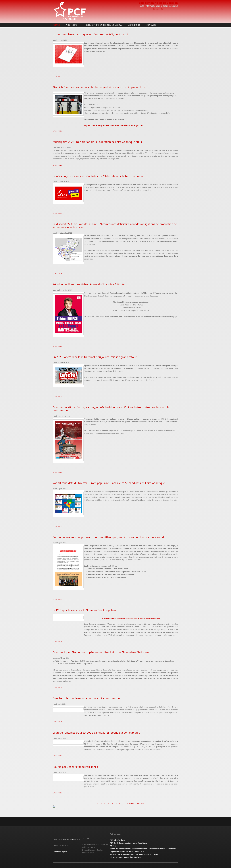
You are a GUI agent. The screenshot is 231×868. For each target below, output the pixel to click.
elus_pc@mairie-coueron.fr (69, 839)
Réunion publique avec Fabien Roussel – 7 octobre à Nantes (89, 284)
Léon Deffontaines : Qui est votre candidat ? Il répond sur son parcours (96, 732)
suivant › (130, 803)
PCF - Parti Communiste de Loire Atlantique (128, 843)
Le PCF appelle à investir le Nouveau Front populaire (85, 610)
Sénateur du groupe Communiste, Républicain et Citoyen (134, 854)
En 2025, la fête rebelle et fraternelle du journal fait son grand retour (94, 357)
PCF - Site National (118, 840)
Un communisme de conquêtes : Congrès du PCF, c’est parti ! (90, 34)
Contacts (151, 25)
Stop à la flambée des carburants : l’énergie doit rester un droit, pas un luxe (99, 87)
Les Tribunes (134, 25)
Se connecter (158, 9)
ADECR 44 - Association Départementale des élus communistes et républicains (143, 848)
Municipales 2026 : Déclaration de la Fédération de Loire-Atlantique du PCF (98, 142)
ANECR (113, 846)
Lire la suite (57, 76)
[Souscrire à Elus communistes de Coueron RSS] (115, 806)
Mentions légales (60, 851)
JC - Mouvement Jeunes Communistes (125, 857)
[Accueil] (94, 11)
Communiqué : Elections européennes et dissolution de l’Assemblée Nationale (101, 652)
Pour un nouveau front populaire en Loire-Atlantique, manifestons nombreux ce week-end (108, 537)
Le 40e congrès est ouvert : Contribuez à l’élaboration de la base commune (98, 176)
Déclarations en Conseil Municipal (104, 25)
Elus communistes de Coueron (158, 3)
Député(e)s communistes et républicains (127, 851)
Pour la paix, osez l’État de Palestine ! (75, 767)
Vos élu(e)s (71, 25)
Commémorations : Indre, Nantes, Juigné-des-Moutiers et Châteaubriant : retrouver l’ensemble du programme (113, 408)
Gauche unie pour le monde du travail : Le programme (86, 698)
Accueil (56, 25)
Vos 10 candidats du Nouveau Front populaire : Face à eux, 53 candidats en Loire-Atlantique (109, 483)
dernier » (140, 803)
